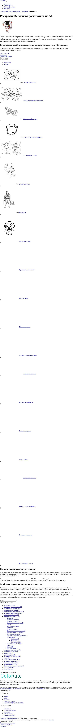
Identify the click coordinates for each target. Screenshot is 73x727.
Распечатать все (5, 53)
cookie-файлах (41, 688)
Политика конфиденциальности (13, 702)
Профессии (25, 11)
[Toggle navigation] (6, 1)
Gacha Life (7, 712)
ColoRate (2, 1)
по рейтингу (7, 62)
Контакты (7, 699)
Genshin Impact (8, 713)
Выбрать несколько (6, 56)
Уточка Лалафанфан (10, 710)
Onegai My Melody (9, 715)
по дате (6, 64)
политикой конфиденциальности (10, 688)
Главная (2, 11)
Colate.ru (51, 720)
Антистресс (7, 709)
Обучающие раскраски (13, 11)
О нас (5, 698)
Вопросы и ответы (9, 701)
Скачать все (3, 55)
